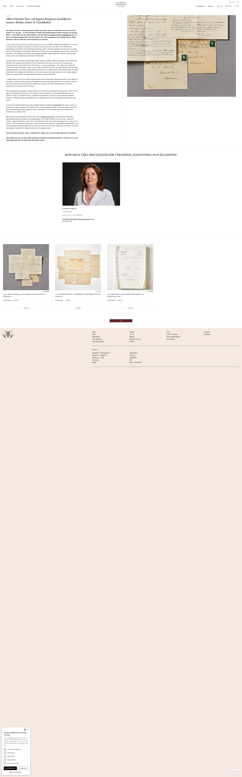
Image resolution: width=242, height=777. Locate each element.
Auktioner (20, 6)
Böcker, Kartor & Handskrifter (61, 35)
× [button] (27, 729)
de (238, 2)
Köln (130, 360)
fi (235, 2)
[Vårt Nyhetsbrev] (236, 771)
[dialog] (16, 751)
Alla (121, 320)
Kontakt (211, 6)
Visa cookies (171, 339)
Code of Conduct (172, 334)
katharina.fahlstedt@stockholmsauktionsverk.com (78, 219)
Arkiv (168, 332)
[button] (16, 772)
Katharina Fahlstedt (69, 208)
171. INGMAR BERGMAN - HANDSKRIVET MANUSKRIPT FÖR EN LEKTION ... (77, 295)
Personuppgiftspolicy (173, 337)
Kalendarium (200, 6)
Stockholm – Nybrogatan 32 (101, 353)
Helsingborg (133, 353)
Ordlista (132, 341)
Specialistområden (33, 6)
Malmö (94, 362)
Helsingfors (133, 358)
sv (230, 2)
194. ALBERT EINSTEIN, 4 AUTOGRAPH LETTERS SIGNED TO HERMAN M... (24, 295)
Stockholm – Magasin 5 (99, 355)
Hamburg (132, 355)
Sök (237, 6)
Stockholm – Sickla (98, 358)
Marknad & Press (135, 339)
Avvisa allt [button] (23, 768)
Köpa (11, 6)
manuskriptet (58, 105)
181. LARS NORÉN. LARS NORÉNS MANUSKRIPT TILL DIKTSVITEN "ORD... (125, 295)
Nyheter (228, 6)
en (233, 2)
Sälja (5, 6)
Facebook (207, 334)
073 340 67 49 (67, 221)
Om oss (219, 6)
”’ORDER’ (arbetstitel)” (47, 117)
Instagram (207, 332)
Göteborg (95, 360)
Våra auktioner (97, 339)
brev (19, 33)
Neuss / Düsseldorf (135, 362)
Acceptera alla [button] (10, 768)
